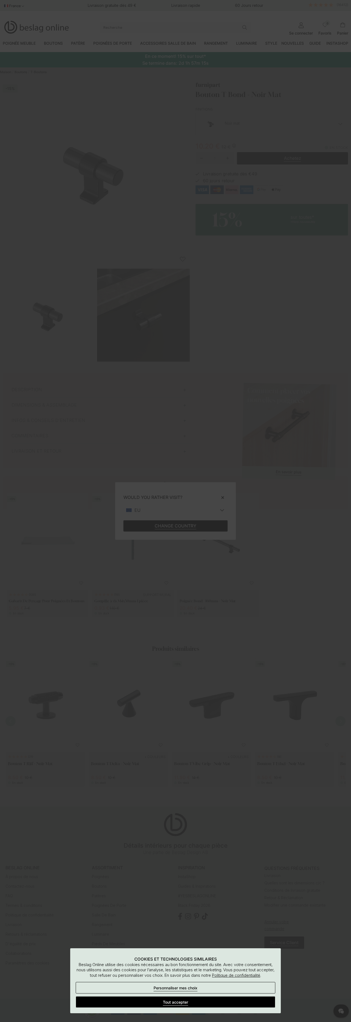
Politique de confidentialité (236, 975)
